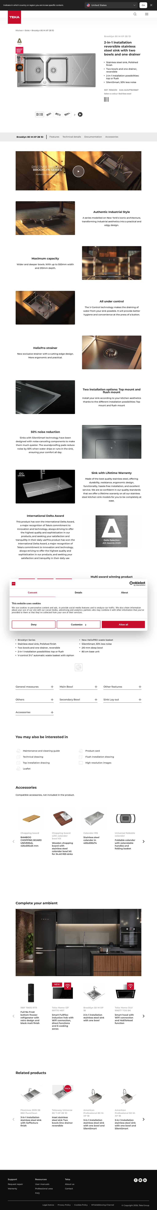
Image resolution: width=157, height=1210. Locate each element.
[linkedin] (145, 1180)
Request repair (15, 1184)
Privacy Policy (64, 1205)
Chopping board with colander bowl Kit (61, 836)
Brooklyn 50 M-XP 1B (93, 1009)
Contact (69, 1188)
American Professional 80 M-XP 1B (93, 1113)
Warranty (12, 1188)
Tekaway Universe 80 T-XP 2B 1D (62, 1111)
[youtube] (140, 1180)
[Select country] (140, 14)
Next (75, 114)
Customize (76, 624)
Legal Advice (48, 1205)
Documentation (93, 136)
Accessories (111, 136)
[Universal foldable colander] (125, 818)
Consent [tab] (32, 592)
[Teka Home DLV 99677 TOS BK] (125, 993)
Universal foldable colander (125, 834)
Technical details (72, 136)
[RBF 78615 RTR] (31, 993)
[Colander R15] (94, 818)
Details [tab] (78, 592)
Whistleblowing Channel (102, 1205)
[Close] (151, 5)
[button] (111, 5)
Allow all (123, 624)
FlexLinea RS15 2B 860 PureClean (30, 1111)
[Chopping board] (31, 818)
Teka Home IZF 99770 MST (60, 1009)
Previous (13, 841)
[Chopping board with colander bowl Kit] (62, 818)
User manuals (42, 1184)
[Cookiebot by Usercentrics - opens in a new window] (131, 583)
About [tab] (124, 592)
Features (54, 136)
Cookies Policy (81, 1205)
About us (69, 1184)
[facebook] (136, 1180)
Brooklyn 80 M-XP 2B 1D (30, 137)
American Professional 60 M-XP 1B (125, 1113)
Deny (33, 624)
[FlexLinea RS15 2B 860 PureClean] (31, 1095)
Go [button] (143, 5)
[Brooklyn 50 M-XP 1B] (94, 993)
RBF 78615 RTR (29, 1007)
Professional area (44, 1188)
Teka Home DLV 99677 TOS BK (124, 1009)
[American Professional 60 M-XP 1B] (125, 1095)
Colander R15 (90, 833)
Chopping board (30, 833)
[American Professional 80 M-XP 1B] (94, 1095)
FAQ (37, 1193)
